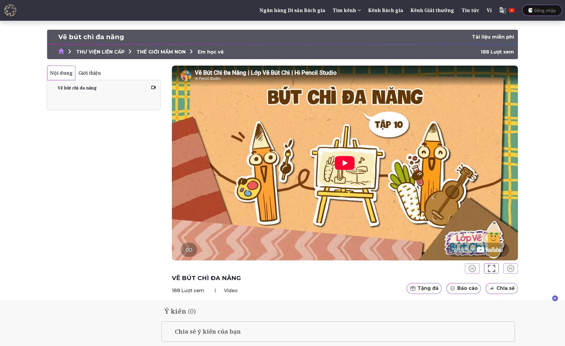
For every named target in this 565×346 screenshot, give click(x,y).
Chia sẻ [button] (505, 288)
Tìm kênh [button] (344, 10)
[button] (491, 268)
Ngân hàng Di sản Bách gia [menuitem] (292, 10)
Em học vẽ (211, 52)
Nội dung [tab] (61, 73)
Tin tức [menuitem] (470, 10)
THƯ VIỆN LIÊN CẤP (100, 52)
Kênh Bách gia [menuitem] (385, 10)
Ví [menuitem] (489, 10)
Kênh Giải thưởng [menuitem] (432, 10)
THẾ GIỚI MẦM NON (161, 52)
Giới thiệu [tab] (90, 73)
